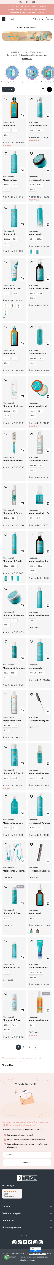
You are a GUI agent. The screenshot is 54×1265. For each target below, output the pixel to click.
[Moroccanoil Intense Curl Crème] (40, 270)
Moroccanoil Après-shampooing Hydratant (40, 460)
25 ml (6, 135)
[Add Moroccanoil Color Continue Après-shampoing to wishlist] (6, 993)
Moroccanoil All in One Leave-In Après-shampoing (40, 513)
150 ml (40, 778)
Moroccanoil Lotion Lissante (12, 823)
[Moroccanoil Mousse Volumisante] (40, 597)
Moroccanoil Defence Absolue (13, 668)
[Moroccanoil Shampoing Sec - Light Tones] (31, 251)
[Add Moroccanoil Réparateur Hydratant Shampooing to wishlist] (6, 153)
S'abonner (27, 1162)
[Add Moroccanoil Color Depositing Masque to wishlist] (6, 262)
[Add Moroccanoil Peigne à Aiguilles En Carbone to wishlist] (31, 694)
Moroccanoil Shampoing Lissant (38, 668)
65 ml (32, 239)
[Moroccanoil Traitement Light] (14, 335)
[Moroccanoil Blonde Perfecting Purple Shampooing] (40, 949)
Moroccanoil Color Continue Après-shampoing (12, 1020)
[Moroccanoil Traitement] (14, 107)
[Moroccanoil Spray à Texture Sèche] (14, 755)
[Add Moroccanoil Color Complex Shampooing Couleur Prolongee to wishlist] (6, 886)
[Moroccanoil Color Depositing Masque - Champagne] (12, 306)
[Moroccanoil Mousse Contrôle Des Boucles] (40, 755)
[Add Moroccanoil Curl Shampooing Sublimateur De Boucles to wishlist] (6, 941)
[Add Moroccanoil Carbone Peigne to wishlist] (31, 844)
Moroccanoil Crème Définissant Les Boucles (38, 125)
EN (33, 2)
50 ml (32, 518)
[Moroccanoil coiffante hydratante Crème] (40, 543)
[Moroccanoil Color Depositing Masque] (14, 270)
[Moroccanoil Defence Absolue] (14, 650)
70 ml (15, 185)
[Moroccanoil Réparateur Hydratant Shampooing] (14, 161)
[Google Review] (12, 1194)
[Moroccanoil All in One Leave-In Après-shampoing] (40, 495)
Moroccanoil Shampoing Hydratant (13, 234)
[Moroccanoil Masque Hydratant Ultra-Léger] (14, 597)
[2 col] (49, 89)
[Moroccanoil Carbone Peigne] (40, 852)
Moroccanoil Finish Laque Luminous (12, 561)
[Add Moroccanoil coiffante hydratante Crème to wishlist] (31, 534)
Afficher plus (27, 58)
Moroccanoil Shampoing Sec (36, 234)
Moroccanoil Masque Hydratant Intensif (39, 180)
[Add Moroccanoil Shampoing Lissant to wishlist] (31, 641)
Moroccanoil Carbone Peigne (39, 871)
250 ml (32, 130)
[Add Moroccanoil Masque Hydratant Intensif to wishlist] (31, 153)
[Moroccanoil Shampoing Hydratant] (14, 216)
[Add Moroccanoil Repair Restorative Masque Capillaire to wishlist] (31, 379)
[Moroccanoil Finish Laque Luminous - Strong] (18, 578)
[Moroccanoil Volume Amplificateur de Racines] (40, 804)
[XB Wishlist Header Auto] (42, 18)
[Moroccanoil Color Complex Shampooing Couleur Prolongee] (14, 895)
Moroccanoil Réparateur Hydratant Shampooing (13, 180)
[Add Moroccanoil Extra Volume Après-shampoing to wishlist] (6, 694)
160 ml (39, 518)
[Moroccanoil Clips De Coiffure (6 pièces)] (14, 852)
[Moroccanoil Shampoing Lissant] (40, 650)
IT (27, 2)
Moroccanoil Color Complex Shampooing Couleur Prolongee (14, 913)
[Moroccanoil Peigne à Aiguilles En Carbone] (40, 702)
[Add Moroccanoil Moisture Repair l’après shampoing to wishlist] (6, 379)
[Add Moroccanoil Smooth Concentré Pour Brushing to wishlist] (31, 993)
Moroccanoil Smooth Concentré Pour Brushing (39, 1020)
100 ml (15, 130)
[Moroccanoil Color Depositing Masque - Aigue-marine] (5, 306)
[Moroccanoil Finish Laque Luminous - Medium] (12, 578)
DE (20, 2)
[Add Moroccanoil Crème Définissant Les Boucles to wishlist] (31, 99)
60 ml (6, 778)
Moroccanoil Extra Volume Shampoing (38, 353)
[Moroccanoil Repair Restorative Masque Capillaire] (40, 388)
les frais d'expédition (37, 1253)
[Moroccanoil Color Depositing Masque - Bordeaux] (18, 306)
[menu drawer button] (52, 19)
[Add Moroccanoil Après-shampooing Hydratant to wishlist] (31, 434)
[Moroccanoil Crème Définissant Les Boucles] (40, 107)
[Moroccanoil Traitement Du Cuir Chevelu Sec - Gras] (37, 930)
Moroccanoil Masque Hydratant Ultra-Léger (14, 615)
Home (19, 27)
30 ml (15, 293)
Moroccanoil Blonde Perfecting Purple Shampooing (38, 967)
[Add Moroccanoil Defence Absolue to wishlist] (6, 641)
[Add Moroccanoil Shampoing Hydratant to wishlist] (6, 207)
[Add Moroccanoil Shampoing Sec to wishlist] (31, 207)
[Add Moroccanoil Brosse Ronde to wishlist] (6, 434)
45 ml (32, 918)
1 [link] (18, 1047)
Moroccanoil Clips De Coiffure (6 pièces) (13, 871)
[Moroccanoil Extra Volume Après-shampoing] (14, 702)
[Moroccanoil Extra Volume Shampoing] (40, 335)
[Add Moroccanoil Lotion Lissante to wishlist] (6, 796)
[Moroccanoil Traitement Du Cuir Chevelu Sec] (40, 895)
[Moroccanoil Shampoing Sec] (40, 216)
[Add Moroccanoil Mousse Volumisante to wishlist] (31, 589)
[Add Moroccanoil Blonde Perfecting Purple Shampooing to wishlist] (31, 941)
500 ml (32, 189)
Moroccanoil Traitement (9, 125)
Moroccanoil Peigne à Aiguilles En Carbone (39, 720)
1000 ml (7, 185)
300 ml (32, 293)
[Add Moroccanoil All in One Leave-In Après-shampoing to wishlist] (31, 486)
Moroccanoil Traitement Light (11, 353)
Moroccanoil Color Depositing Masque (12, 288)
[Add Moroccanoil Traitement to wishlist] (6, 99)
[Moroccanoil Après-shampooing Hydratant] (40, 442)
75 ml (40, 130)
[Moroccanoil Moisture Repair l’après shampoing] (14, 388)
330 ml (13, 566)
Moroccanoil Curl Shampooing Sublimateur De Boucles (11, 967)
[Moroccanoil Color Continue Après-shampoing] (14, 1002)
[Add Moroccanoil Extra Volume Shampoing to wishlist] (31, 327)
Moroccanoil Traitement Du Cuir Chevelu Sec (38, 913)
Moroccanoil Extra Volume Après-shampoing (12, 720)
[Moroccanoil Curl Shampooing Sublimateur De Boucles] (14, 949)
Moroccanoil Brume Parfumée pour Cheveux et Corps (12, 513)
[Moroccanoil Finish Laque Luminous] (14, 543)
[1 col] (43, 89)
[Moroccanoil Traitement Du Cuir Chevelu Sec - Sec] (31, 930)
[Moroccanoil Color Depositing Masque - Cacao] (5, 312)
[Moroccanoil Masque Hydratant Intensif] (40, 161)
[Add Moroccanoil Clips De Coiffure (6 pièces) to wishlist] (6, 844)
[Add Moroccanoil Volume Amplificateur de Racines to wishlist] (31, 796)
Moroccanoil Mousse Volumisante (39, 615)
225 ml (13, 673)
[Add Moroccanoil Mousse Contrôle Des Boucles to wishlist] (31, 746)
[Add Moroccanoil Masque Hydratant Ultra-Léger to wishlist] (6, 589)
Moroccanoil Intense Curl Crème (38, 288)
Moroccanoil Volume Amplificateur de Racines (39, 823)
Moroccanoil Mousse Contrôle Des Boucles (39, 773)
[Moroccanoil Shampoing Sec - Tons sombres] (37, 251)
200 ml (6, 130)
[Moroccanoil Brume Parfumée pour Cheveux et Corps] (14, 495)
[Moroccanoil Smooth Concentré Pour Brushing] (40, 1002)
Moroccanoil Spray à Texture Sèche (13, 773)
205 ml (39, 239)
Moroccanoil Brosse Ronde (13, 460)
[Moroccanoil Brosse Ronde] (14, 442)
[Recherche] (35, 19)
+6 (4, 317)
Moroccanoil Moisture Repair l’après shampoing (14, 406)
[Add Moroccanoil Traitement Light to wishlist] (6, 327)
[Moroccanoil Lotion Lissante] (14, 804)
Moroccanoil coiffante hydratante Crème (39, 561)
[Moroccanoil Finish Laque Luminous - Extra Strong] (5, 578)
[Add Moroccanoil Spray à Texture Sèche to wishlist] (6, 746)
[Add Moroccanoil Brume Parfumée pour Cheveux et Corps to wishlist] (6, 486)
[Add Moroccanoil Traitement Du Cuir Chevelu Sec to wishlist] (31, 886)
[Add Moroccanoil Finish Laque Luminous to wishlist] (6, 534)
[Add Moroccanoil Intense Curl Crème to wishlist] (31, 262)
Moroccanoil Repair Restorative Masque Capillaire (38, 406)
